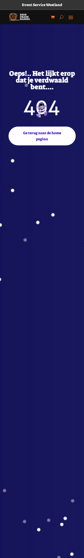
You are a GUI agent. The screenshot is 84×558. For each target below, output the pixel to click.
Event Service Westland (42, 4)
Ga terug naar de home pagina (42, 136)
